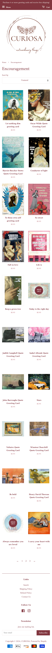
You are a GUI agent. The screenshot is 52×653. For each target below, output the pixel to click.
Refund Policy (26, 593)
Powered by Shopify (39, 641)
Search (26, 585)
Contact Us (26, 597)
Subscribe (43, 633)
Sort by (5, 75)
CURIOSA (25, 641)
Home (4, 62)
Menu (8, 7)
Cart (48, 7)
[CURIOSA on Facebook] (23, 611)
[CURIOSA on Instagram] (29, 611)
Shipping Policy (26, 589)
